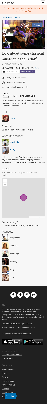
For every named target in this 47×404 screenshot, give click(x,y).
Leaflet (31, 216)
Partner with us (8, 385)
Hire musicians (8, 381)
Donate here (7, 358)
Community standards (25, 327)
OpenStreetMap (42, 216)
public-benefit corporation (22, 334)
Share (37, 25)
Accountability (8, 327)
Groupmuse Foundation (12, 354)
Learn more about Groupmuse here (17, 323)
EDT (36, 67)
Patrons (5, 377)
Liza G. (12, 118)
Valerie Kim (14, 142)
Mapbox (36, 216)
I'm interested (28, 72)
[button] (5, 181)
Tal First (13, 150)
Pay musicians (8, 369)
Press (4, 373)
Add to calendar (11, 72)
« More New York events (11, 17)
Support (5, 388)
